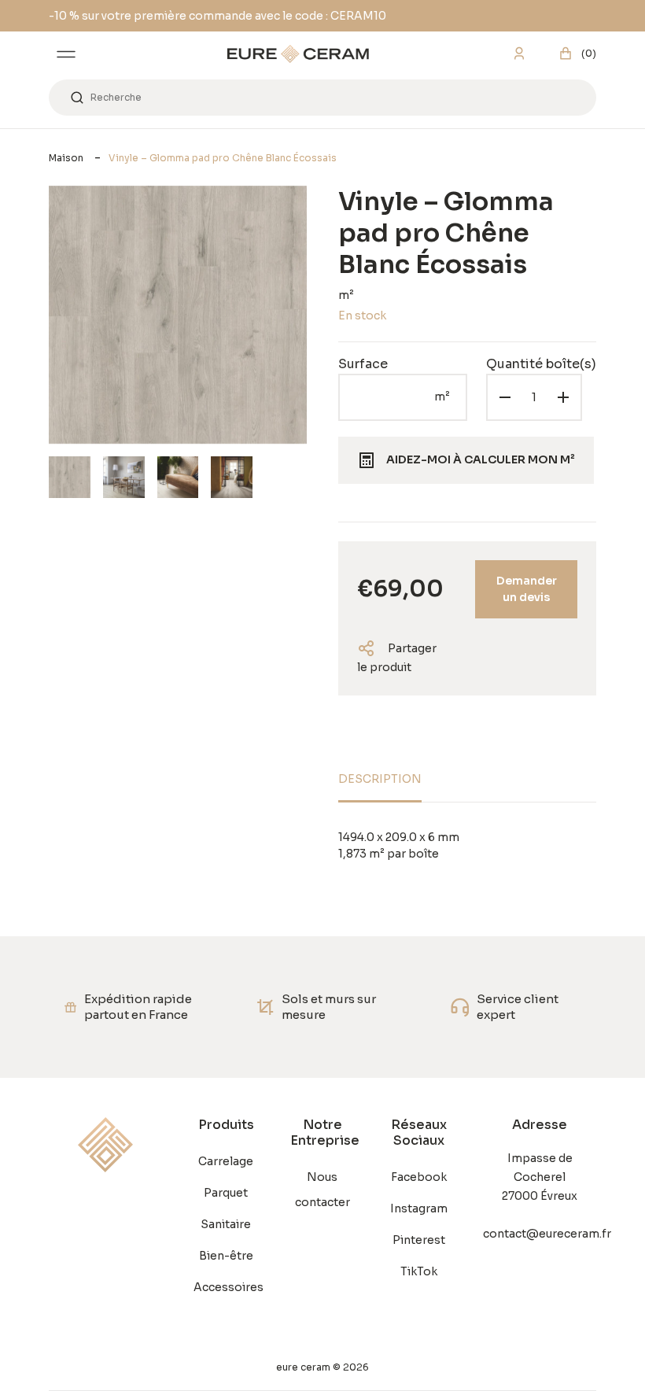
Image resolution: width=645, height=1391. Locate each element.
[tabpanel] (467, 845)
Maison (66, 158)
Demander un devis (526, 589)
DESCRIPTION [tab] (380, 779)
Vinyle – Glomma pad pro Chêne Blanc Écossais (223, 158)
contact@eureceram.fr (539, 1234)
